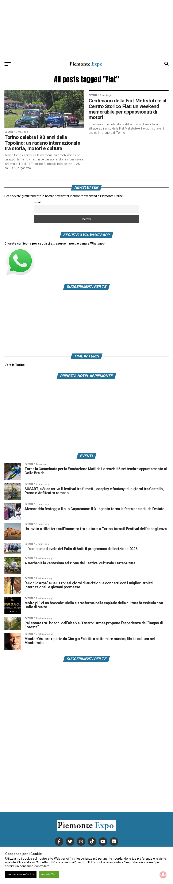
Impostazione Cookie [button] (21, 874)
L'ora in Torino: (15, 365)
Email (37, 202)
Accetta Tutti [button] (48, 874)
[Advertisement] (86, 29)
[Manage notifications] (163, 874)
